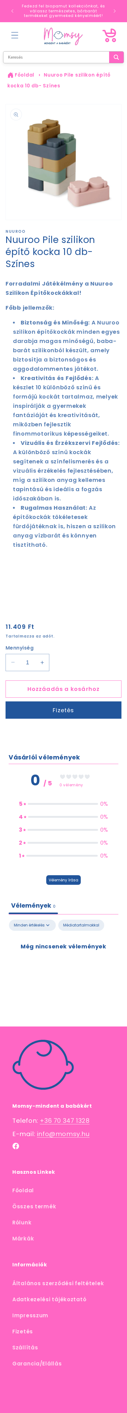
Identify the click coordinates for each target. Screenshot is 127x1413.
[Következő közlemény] (114, 11)
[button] (15, 35)
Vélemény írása (63, 880)
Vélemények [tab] (33, 905)
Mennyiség (20, 648)
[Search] (116, 57)
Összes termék (34, 1206)
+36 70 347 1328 (64, 1120)
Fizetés (63, 710)
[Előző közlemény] (12, 11)
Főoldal (24, 75)
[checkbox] (81, 925)
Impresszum (30, 1315)
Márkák (23, 1238)
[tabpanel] (63, 966)
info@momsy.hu (63, 1134)
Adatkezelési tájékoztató (49, 1299)
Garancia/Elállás (37, 1363)
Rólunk (21, 1222)
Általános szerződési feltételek (58, 1283)
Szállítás (25, 1347)
